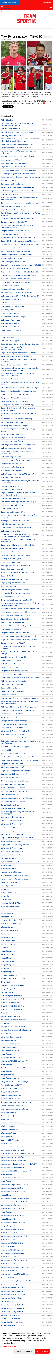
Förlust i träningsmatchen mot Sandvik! (15, 590)
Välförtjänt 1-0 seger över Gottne (12, 985)
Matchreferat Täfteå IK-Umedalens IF (14, 1288)
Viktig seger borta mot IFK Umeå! (12, 767)
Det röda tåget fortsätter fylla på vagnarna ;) (16, 1030)
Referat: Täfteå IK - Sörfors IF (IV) (12, 1319)
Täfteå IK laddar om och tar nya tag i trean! (16, 626)
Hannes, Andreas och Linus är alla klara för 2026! (18, 237)
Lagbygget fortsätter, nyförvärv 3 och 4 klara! (17, 838)
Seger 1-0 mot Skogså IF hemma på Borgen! (16, 460)
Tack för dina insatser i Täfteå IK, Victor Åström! (18, 156)
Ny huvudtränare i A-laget (10, 862)
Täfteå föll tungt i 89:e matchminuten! (14, 791)
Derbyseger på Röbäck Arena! (11, 552)
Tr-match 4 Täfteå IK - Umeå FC (12, 1009)
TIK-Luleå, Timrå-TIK (8, 944)
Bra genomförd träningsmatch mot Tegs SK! (16, 600)
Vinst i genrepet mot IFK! (9, 795)
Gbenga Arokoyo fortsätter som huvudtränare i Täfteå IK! (21, 265)
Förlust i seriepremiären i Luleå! (12, 194)
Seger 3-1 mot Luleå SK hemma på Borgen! (16, 555)
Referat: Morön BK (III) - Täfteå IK (12, 1325)
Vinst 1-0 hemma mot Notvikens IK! (13, 657)
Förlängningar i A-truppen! (10, 341)
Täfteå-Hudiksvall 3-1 (8, 893)
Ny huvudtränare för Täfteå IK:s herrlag (14, 879)
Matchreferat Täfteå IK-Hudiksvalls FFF (14, 1061)
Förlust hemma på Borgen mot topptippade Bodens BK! (21, 698)
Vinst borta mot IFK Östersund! (12, 684)
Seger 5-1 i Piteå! (7, 576)
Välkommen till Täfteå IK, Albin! (12, 824)
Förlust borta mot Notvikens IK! (12, 629)
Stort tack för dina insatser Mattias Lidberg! (16, 593)
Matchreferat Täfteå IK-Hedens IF (12, 1229)
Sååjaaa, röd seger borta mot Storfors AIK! (16, 148)
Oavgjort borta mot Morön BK (11, 464)
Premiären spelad (7, 992)
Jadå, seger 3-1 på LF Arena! (11, 457)
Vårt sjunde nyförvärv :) (9, 1133)
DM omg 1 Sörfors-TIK (9, 975)
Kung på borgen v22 (8, 1226)
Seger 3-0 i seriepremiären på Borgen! (14, 579)
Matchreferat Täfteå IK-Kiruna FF (12, 1216)
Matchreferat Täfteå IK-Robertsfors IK (14, 1191)
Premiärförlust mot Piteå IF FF (11, 1085)
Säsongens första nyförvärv (11, 1044)
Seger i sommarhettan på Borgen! (13, 441)
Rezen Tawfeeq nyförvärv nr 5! (12, 831)
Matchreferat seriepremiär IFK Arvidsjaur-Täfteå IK (18, 1267)
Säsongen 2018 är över (9, 882)
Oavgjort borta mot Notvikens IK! (12, 764)
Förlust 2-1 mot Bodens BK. (10, 129)
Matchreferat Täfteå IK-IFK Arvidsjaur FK (15, 1198)
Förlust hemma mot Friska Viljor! (12, 664)
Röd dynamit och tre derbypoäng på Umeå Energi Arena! (21, 177)
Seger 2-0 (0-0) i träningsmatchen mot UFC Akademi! (19, 241)
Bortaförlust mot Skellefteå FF (11, 1057)
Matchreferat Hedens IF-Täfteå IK (12, 1167)
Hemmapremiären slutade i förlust (13, 978)
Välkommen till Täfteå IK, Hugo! (12, 848)
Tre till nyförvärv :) (7, 1137)
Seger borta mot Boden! (9, 667)
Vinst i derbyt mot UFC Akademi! (12, 834)
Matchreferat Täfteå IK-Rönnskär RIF (13, 1161)
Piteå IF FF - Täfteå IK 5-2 (9, 961)
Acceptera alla (42, 1351)
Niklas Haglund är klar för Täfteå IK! (13, 734)
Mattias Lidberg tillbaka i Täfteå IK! (13, 753)
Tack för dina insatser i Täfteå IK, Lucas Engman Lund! (20, 609)
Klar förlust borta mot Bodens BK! (13, 788)
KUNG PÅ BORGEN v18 (9, 1257)
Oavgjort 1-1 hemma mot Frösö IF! (13, 643)
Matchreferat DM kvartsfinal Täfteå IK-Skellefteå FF (19, 1164)
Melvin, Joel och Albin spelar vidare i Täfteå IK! (17, 187)
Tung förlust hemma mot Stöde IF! (13, 801)
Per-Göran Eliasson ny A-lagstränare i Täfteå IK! (17, 757)
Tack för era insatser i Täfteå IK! (21, 36)
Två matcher (5, 896)
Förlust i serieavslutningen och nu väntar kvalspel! (18, 502)
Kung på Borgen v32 (8, 1181)
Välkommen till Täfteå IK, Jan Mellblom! (15, 731)
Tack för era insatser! (8, 180)
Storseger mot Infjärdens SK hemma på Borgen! (18, 405)
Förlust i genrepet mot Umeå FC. (12, 136)
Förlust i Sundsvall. (7, 120)
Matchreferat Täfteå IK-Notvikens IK (13, 1205)
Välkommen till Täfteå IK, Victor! (12, 855)
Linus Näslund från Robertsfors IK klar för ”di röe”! (18, 612)
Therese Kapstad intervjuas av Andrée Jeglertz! (17, 798)
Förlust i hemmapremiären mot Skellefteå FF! (17, 191)
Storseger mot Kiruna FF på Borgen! (13, 317)
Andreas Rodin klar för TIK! (10, 596)
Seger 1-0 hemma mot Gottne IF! (12, 313)
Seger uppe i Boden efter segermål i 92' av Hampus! (19, 170)
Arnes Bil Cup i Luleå (8, 827)
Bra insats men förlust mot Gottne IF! (14, 774)
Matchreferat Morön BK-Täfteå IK (12, 1298)
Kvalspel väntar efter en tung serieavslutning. (17, 292)
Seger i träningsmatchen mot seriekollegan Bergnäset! (20, 344)
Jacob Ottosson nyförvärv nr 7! (12, 820)
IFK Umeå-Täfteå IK (7, 954)
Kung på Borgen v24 (8, 1212)
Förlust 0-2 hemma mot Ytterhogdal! (13, 681)
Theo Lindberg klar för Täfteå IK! (12, 622)
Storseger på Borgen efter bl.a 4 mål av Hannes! (18, 174)
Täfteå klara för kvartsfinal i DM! (12, 434)
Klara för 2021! (6, 750)
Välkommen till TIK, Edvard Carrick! (13, 714)
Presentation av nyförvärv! (10, 486)
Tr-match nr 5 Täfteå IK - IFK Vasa (12, 1006)
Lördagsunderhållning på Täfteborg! (14, 721)
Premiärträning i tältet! (8, 858)
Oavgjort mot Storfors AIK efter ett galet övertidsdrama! (20, 678)
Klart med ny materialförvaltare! (12, 851)
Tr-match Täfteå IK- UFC (9, 1092)
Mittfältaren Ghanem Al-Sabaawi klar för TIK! (16, 356)
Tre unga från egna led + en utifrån (13, 1027)
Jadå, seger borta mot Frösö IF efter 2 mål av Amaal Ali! (20, 296)
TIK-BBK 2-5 (5, 889)
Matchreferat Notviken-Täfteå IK (12, 1147)
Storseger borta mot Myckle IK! (12, 559)
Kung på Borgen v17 (8, 972)
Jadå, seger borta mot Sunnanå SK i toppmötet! (18, 445)
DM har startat (6, 982)
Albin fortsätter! (6, 865)
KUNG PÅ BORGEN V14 (9, 1284)
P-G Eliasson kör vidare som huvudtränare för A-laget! (20, 388)
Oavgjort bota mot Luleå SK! (11, 508)
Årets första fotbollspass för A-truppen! (15, 746)
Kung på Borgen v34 (8, 1174)
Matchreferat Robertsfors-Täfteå (12, 1253)
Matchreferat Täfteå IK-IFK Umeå (12, 1150)
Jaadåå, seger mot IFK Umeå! (11, 160)
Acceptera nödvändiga (23, 1351)
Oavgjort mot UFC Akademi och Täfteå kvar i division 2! (20, 760)
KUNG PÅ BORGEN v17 (9, 1264)
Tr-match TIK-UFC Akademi (10, 1099)
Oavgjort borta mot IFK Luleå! (11, 330)
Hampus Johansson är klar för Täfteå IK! (15, 231)
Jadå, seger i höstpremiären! (11, 531)
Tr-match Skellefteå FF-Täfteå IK (12, 1088)
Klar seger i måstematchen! (10, 777)
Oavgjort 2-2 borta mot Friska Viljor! (13, 691)
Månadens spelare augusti (10, 906)
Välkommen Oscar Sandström (11, 1037)
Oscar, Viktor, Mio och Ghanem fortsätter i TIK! (17, 218)
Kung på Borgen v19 (8, 965)
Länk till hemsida (7, 1301)
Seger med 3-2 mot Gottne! (10, 688)
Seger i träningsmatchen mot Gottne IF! (15, 619)
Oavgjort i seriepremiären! (10, 805)
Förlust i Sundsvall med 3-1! (10, 323)
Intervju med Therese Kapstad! (11, 841)
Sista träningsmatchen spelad (11, 996)
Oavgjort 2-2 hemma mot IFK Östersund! (15, 633)
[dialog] (26, 1342)
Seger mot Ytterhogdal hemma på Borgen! (16, 771)
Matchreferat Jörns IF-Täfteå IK (12, 1188)
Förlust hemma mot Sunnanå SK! (12, 524)
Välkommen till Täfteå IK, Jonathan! (13, 738)
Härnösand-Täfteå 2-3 (8, 910)
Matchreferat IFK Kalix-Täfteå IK (12, 1178)
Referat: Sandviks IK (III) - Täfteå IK (13, 1322)
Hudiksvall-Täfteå (7, 948)
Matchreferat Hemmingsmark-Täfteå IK (14, 1236)
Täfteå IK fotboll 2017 (8, 1143)
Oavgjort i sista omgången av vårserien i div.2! (17, 144)
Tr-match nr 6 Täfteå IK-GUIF (11, 1003)
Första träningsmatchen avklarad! (13, 262)
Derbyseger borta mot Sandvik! (12, 674)
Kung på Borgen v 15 (8, 989)
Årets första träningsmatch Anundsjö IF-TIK (16, 1102)
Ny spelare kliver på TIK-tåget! (11, 872)
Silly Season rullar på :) (9, 1040)
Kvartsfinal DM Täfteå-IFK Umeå (12, 903)
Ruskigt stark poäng (8, 934)
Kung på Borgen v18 (8, 1064)
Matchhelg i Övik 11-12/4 (9, 1315)
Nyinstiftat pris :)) (7, 937)
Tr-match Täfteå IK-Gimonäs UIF (12, 1095)
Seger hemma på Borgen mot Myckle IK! (15, 512)
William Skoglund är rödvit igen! (12, 258)
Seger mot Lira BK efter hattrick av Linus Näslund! (18, 545)
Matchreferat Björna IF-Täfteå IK (12, 1291)
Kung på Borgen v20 (8, 958)
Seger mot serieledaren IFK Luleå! (13, 167)
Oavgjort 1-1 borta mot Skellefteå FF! (14, 222)
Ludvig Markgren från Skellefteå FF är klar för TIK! (18, 474)
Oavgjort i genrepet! (8, 337)
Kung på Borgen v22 (8, 951)
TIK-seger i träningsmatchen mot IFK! (14, 206)
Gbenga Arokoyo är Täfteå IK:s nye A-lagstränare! (18, 275)
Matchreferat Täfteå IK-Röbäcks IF (13, 1295)
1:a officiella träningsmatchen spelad (14, 1020)
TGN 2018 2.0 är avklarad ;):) (11, 924)
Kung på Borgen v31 (8, 1195)
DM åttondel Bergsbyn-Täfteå (11, 920)
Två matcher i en (6, 968)
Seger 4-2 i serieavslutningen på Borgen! (15, 268)
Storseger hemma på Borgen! (11, 470)
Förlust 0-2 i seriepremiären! (11, 477)
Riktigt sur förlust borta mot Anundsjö (14, 1082)
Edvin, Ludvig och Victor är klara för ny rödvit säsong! (20, 203)
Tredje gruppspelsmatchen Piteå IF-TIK (14, 1109)
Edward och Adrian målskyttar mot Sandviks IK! (18, 710)
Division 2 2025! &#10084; (10, 286)
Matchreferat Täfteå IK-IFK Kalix (12, 1243)
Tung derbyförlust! (7, 310)
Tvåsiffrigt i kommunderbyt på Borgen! (14, 426)
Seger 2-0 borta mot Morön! (11, 562)
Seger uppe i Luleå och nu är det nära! (14, 401)
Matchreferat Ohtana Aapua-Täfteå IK (14, 1202)
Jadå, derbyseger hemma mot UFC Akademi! (17, 448)
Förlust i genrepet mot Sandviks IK (13, 808)
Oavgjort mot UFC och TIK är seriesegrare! (16, 398)
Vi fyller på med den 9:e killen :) (12, 1123)
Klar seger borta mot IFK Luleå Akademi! (15, 521)
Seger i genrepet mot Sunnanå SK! (13, 583)
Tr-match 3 (5, 1013)
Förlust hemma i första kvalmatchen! (14, 498)
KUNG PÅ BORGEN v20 (9, 1240)
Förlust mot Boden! (8, 303)
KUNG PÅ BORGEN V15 (9, 1277)
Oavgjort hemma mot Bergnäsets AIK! (14, 671)
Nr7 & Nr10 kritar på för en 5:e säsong (14, 875)
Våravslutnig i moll (7, 927)
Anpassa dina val (9, 1346)
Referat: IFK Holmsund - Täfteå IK (12, 1308)
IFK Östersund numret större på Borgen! (15, 781)
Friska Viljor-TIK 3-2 (8, 886)
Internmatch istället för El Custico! (13, 817)
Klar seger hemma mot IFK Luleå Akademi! (16, 566)
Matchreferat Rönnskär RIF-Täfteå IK (13, 1222)
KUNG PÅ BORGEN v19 (9, 1246)
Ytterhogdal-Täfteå (7, 917)
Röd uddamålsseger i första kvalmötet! (15, 289)
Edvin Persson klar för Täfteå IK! (12, 379)
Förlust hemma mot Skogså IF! (12, 548)
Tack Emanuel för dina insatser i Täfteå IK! (15, 615)
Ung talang (5, 1023)
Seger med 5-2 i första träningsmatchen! (15, 845)
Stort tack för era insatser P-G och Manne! (15, 282)
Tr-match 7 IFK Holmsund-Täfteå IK (13, 999)
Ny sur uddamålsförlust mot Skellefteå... (15, 163)
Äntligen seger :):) (7, 1075)
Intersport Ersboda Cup (9, 1119)
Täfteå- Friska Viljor (8, 941)
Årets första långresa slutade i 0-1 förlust (15, 1068)
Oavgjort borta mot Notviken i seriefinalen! (16, 528)
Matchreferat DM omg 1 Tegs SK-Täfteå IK (16, 1281)
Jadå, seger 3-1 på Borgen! (10, 320)
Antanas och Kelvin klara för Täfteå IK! (14, 724)
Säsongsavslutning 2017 (9, 1047)
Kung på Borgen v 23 (8, 1219)
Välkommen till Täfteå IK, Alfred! (12, 727)
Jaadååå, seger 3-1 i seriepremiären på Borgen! (17, 132)
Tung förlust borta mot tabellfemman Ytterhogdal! (18, 636)
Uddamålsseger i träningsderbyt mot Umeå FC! (17, 255)
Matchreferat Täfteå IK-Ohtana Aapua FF (15, 1260)
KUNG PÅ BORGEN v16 (9, 1270)
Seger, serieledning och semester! (13, 438)
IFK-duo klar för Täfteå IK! (10, 717)
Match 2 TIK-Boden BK (9, 1112)
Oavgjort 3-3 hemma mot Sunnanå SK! (14, 394)
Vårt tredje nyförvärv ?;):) (9, 1130)
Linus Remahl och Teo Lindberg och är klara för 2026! (20, 244)
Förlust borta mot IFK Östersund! (12, 306)
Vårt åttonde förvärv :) (8, 1126)
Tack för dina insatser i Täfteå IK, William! (15, 279)
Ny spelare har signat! (8, 869)
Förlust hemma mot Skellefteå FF (13, 327)
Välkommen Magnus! (8, 586)
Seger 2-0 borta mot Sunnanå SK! (12, 569)
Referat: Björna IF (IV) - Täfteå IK (12, 1312)
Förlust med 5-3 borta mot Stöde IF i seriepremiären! (19, 707)
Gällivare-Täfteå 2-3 (8, 899)
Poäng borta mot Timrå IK (10, 1051)
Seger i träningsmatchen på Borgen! (13, 210)
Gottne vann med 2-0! (8, 695)
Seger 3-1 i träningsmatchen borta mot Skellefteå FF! (20, 353)
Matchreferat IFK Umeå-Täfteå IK (12, 1209)
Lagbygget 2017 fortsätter (10, 1140)
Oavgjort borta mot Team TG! (11, 660)
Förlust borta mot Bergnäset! (11, 299)
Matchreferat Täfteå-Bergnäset (12, 1250)
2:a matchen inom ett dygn (10, 1016)
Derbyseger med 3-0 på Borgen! (12, 184)
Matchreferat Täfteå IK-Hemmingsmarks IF (16, 1171)
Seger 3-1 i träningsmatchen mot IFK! (14, 365)
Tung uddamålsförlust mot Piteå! (12, 784)
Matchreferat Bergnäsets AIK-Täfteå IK (14, 1185)
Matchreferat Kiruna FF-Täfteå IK (12, 1157)
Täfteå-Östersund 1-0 (8, 913)
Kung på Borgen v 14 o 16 (10, 1078)
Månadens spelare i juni (9, 930)
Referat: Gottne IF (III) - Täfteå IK (12, 1305)
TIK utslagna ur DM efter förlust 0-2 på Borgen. (17, 419)
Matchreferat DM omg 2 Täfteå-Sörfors (15, 1274)
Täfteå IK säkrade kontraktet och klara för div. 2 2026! (19, 272)
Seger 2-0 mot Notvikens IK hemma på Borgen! (17, 572)
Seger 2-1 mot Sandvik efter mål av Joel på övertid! (19, 640)
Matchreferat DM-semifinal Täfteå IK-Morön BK (17, 1154)
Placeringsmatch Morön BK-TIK (12, 1106)
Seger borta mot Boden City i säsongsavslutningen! (19, 391)
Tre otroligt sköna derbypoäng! (12, 422)
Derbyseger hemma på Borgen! (12, 505)
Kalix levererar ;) (6, 1033)
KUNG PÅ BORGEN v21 (9, 1233)
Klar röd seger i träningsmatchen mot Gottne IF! (17, 251)
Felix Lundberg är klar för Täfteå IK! (13, 248)
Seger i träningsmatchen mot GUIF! (13, 234)
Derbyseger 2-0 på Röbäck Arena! (13, 467)
